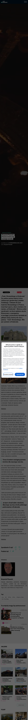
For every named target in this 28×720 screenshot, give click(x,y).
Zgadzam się (20, 374)
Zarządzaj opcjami (8, 374)
